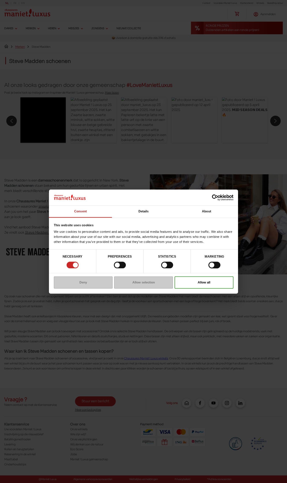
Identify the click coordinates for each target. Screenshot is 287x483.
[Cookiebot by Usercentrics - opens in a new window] (215, 197)
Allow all (204, 282)
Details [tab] (143, 211)
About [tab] (206, 211)
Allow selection (143, 282)
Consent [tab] (80, 211)
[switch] (120, 265)
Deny (83, 282)
